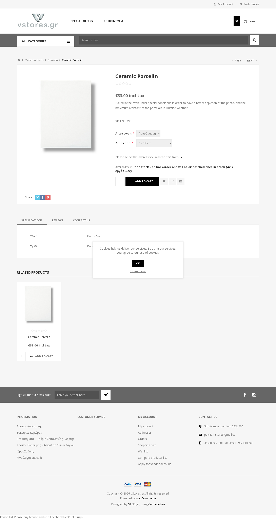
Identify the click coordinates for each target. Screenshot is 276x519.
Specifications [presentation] (31, 220)
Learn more (138, 271)
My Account (225, 4)
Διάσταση (123, 143)
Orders (142, 439)
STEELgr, (134, 504)
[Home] (19, 60)
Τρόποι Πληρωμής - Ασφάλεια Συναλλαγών (45, 445)
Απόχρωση (123, 133)
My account (145, 426)
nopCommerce (146, 498)
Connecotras (156, 504)
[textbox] (163, 40)
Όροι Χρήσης (25, 451)
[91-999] (39, 304)
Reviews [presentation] (57, 220)
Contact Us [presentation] (81, 220)
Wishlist (143, 451)
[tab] (32, 220)
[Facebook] (244, 395)
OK (138, 263)
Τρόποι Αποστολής (29, 426)
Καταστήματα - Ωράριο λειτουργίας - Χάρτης (45, 439)
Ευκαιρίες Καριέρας (29, 432)
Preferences (251, 4)
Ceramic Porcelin (39, 337)
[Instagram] (254, 395)
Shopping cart (147, 445)
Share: (29, 197)
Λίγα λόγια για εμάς (29, 458)
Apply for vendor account (154, 464)
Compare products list (152, 458)
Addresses (145, 432)
